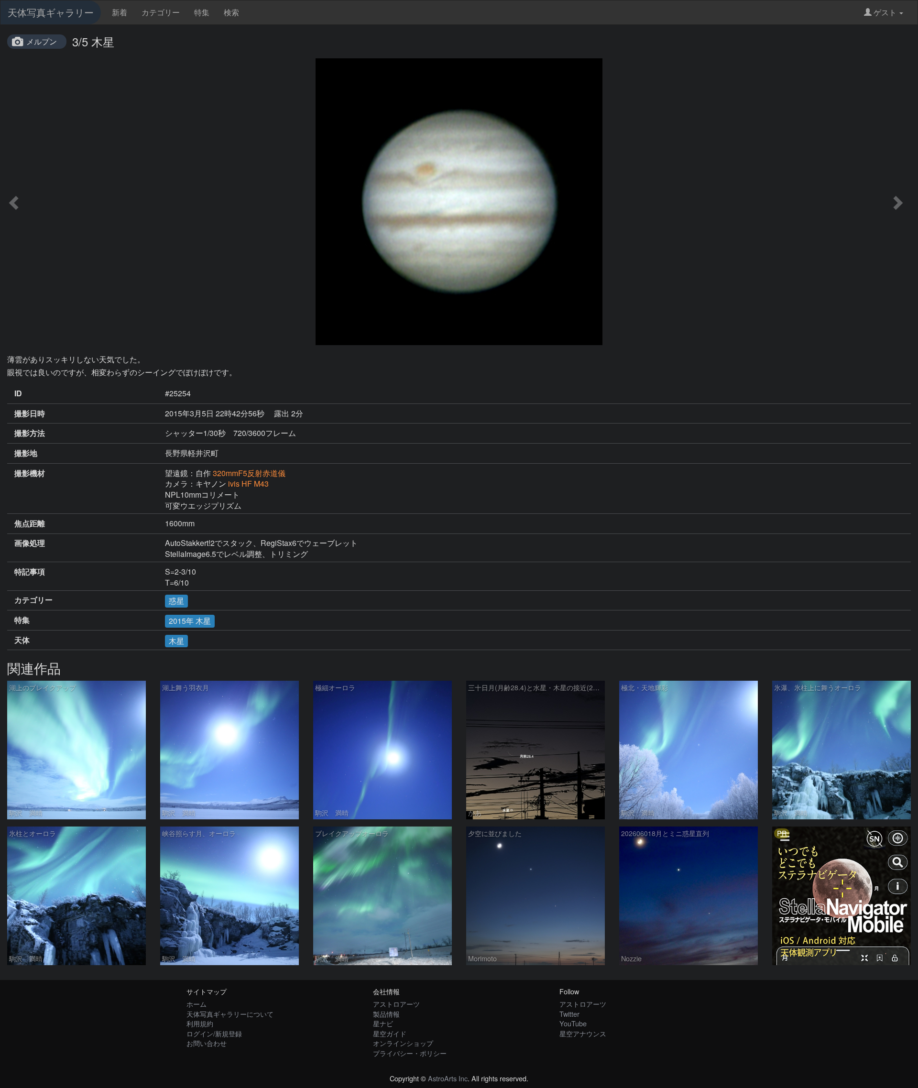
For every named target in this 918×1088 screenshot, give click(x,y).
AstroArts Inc (448, 1078)
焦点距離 (29, 523)
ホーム (196, 1004)
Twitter (569, 1014)
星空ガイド (389, 1033)
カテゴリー (161, 12)
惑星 (176, 600)
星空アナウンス (582, 1033)
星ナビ (383, 1023)
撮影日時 (29, 413)
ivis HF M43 (248, 483)
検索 (231, 12)
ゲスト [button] (885, 12)
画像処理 (29, 543)
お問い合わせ (206, 1043)
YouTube (573, 1023)
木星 (176, 640)
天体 (22, 640)
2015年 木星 (190, 620)
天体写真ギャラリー (51, 12)
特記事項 (29, 571)
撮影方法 (29, 433)
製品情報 (386, 1014)
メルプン (41, 41)
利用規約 (199, 1023)
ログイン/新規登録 (214, 1033)
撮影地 (25, 453)
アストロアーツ (396, 1004)
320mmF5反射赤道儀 (249, 473)
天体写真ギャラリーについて (229, 1014)
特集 (201, 12)
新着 (119, 12)
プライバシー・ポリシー (410, 1053)
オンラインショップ (403, 1043)
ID (18, 393)
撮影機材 (29, 473)
